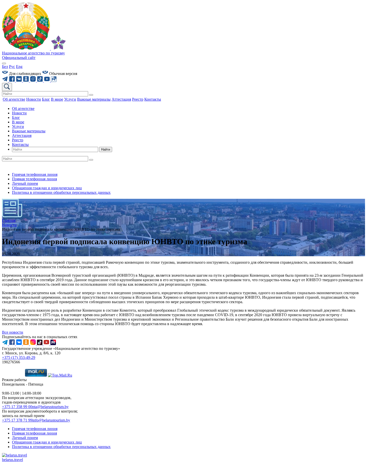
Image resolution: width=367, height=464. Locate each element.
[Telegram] (5, 80)
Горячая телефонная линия (34, 174)
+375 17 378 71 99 (17, 420)
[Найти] (91, 95)
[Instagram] (33, 80)
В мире (18, 122)
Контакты (20, 144)
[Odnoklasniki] (26, 80)
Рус (12, 66)
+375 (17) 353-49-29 (18, 357)
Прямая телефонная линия (34, 179)
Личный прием (25, 183)
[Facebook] (12, 80)
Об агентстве (23, 108)
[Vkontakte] (19, 80)
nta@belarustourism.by (50, 407)
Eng (19, 66)
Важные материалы (28, 131)
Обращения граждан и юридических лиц (47, 188)
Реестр (17, 140)
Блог (16, 117)
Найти (105, 149)
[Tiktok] (40, 80)
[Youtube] (47, 80)
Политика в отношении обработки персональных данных (61, 192)
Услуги (18, 126)
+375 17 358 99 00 (17, 407)
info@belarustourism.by (51, 420)
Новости (19, 113)
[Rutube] (53, 80)
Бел (5, 66)
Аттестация (21, 135)
